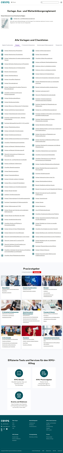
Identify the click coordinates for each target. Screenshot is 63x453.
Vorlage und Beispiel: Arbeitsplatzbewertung (46, 62)
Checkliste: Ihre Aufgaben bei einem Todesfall (46, 229)
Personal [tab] (17, 45)
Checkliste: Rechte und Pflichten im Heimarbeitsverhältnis (13, 224)
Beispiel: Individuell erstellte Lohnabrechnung (46, 87)
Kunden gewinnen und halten (28, 339)
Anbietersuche (32, 423)
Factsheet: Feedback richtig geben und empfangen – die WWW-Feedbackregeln (48, 114)
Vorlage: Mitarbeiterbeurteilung (12, 127)
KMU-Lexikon (49, 430)
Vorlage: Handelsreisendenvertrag (12, 219)
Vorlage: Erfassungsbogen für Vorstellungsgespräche (17, 198)
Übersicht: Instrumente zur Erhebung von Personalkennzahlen (14, 155)
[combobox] (50, 2)
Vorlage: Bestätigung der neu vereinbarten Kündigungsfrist (45, 241)
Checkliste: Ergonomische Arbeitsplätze (45, 154)
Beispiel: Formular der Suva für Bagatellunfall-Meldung (48, 189)
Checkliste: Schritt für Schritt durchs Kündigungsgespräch (13, 93)
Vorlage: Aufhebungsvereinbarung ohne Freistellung (48, 236)
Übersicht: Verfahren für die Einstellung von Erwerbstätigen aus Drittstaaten (15, 245)
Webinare (48, 424)
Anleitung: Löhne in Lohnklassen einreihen (45, 70)
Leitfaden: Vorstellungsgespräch (12, 194)
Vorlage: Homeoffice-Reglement (12, 79)
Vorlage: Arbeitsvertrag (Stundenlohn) (13, 54)
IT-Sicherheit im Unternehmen (8, 315)
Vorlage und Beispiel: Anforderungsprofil (14, 150)
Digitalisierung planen (27, 289)
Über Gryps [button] (15, 420)
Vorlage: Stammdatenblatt (41, 54)
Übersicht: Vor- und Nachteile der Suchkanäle (15, 159)
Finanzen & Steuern (49, 312)
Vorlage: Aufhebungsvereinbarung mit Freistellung (16, 138)
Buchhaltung (46, 315)
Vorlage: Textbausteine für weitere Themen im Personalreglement (15, 88)
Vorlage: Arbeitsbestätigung (11, 75)
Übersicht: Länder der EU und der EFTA (14, 240)
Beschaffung (5, 288)
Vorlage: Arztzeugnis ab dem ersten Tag (44, 177)
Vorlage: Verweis (39, 202)
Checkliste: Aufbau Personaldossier (43, 58)
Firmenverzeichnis (32, 426)
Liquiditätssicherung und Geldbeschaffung (52, 317)
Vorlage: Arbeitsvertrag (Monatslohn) (13, 50)
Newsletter (14, 440)
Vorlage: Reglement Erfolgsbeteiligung (44, 74)
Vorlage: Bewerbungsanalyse (11, 171)
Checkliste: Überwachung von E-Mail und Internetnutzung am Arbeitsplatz (45, 159)
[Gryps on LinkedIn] (1, 429)
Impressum (60, 450)
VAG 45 (54, 450)
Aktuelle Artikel (15, 437)
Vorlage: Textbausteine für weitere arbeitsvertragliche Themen (17, 59)
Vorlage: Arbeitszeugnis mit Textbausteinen (14, 68)
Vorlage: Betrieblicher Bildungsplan (43, 125)
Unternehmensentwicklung (51, 338)
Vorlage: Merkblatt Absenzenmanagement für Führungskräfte (46, 168)
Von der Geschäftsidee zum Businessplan (10, 339)
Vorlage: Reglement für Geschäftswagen (14, 233)
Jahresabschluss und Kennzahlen (50, 319)
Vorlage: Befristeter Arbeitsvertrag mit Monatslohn (16, 64)
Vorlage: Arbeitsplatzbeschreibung (43, 181)
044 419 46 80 (5, 424)
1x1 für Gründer (6, 338)
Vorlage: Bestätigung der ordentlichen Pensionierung (48, 233)
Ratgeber (48, 428)
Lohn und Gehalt (47, 293)
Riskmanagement (26, 315)
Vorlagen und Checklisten (51, 423)
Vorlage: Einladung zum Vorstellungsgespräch (15, 187)
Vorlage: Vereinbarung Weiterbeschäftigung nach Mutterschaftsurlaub (47, 140)
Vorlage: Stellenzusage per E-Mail (12, 206)
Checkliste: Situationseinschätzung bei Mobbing (47, 214)
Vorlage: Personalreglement (11, 83)
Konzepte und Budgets (27, 344)
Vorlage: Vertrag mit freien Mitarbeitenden (14, 229)
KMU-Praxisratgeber (44, 380)
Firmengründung (49, 426)
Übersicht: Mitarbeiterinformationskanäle (45, 95)
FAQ (13, 423)
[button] (61, 2)
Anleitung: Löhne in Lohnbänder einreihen (45, 66)
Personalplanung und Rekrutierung (50, 289)
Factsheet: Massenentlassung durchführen (45, 246)
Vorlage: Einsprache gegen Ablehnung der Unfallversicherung (45, 254)
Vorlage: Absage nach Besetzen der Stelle (14, 215)
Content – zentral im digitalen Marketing (30, 341)
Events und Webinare (19, 402)
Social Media (25, 343)
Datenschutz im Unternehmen (8, 313)
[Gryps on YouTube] (7, 429)
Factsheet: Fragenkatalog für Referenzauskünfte (16, 202)
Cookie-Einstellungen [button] (36, 450)
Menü (14, 2)
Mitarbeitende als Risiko (6, 317)
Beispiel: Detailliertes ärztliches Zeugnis (45, 185)
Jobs (13, 428)
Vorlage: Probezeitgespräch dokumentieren (15, 113)
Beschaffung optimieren (6, 292)
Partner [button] (48, 434)
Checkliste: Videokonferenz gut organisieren (46, 151)
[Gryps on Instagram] (1, 430)
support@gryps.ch (6, 426)
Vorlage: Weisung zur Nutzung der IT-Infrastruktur (16, 106)
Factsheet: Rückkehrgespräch (42, 173)
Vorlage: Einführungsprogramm (43, 50)
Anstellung (46, 291)
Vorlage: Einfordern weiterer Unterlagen (14, 179)
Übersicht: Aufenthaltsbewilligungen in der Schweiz (16, 236)
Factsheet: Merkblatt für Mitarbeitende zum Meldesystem (46, 105)
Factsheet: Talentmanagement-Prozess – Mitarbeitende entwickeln (45, 120)
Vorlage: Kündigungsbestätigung (12, 98)
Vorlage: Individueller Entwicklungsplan (13, 131)
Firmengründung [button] (33, 434)
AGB (43, 450)
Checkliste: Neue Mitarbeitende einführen (14, 255)
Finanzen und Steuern (6, 341)
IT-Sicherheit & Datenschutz (10, 312)
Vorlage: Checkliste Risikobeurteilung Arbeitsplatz (47, 164)
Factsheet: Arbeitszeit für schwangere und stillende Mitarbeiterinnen (47, 146)
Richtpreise (31, 424)
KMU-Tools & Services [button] (51, 420)
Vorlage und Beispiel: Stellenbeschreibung (14, 146)
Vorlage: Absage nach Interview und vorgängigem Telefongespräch (16, 210)
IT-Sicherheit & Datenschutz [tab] (28, 45)
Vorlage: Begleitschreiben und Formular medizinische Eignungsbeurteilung (48, 129)
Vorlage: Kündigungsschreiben (11, 102)
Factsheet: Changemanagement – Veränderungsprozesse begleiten (43, 99)
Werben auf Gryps (49, 438)
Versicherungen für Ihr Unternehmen (30, 319)
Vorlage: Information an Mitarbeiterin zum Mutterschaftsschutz (45, 135)
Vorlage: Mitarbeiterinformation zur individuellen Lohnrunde (47, 82)
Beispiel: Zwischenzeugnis (10, 71)
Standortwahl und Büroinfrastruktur (9, 344)
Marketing (26, 338)
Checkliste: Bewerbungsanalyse (12, 167)
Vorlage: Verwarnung (40, 206)
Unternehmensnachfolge (48, 346)
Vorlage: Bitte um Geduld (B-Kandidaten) (14, 183)
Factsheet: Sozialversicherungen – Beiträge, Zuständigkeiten (14, 118)
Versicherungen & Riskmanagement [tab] (45, 45)
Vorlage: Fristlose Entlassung (42, 250)
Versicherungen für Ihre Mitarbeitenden (30, 317)
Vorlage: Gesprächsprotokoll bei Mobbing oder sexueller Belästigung (46, 218)
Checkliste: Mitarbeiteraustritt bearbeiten (14, 142)
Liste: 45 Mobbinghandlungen (42, 210)
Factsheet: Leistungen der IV (42, 91)
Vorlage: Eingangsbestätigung (11, 175)
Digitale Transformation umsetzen (29, 291)
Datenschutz (48, 450)
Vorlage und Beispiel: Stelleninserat (13, 163)
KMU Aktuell (19, 380)
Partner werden (49, 437)
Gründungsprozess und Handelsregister (9, 343)
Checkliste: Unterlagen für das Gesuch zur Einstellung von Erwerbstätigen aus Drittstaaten (17, 250)
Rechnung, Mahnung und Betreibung (51, 313)
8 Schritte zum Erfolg (33, 437)
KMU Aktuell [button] (15, 434)
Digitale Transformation (30, 288)
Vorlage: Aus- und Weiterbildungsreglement (24, 18)
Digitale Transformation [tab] (7, 45)
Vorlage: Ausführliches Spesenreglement (14, 110)
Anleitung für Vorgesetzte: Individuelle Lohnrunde (47, 77)
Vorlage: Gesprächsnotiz (41, 198)
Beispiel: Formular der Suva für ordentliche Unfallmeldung (45, 193)
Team (13, 424)
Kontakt (13, 426)
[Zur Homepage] (5, 2)
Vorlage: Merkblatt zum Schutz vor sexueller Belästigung (46, 224)
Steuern (45, 321)
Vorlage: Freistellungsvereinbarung (12, 135)
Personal (46, 288)
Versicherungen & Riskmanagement (28, 313)
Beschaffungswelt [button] (33, 420)
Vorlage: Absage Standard (10, 190)
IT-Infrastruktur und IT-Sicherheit (8, 346)
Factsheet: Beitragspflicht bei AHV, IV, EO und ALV (16, 123)
